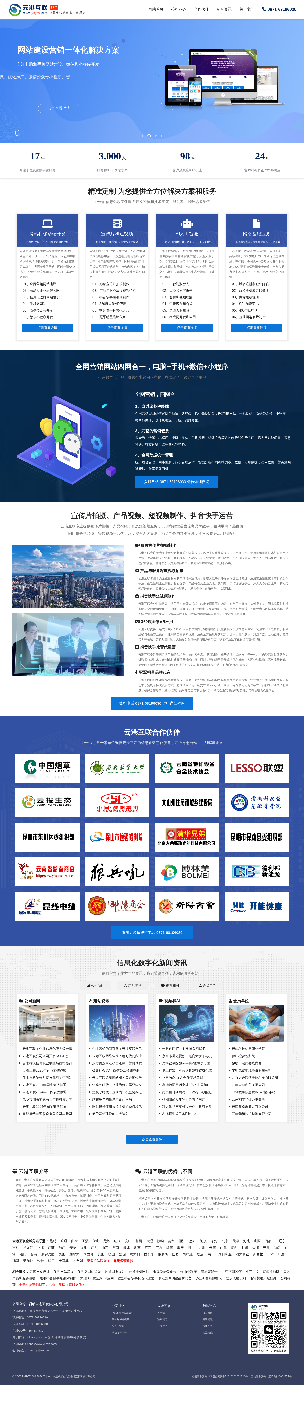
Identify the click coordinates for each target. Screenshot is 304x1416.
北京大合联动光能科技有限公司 (255, 1077)
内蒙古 (270, 1241)
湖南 (137, 1247)
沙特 (40, 1261)
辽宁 (282, 1241)
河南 (116, 1247)
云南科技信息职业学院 (248, 1048)
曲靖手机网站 (139, 1271)
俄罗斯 (163, 1254)
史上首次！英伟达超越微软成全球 (187, 1070)
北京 (225, 1241)
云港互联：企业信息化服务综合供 (47, 1048)
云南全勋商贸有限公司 (248, 1085)
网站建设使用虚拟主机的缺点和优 (117, 1106)
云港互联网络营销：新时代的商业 (117, 1056)
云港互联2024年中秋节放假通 (44, 1092)
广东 (148, 1247)
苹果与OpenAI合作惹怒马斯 (182, 1077)
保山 (96, 1241)
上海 (40, 1247)
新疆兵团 (48, 1254)
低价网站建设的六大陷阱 (110, 1114)
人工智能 (208, 1332)
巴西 (175, 1254)
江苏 (51, 1247)
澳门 (23, 1254)
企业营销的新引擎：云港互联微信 (117, 1048)
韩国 (15, 1261)
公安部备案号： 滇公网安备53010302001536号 (220, 1376)
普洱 (139, 1241)
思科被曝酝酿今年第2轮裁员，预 (186, 1063)
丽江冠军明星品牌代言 (174, 1278)
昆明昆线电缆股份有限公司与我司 (47, 1114)
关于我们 (246, 9)
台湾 (34, 1254)
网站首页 (155, 9)
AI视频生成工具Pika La (179, 1114)
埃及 (200, 1254)
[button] (142, 136)
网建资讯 (208, 1319)
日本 (270, 1254)
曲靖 (74, 1241)
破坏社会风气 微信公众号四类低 (115, 1070)
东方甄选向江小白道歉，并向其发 (117, 1063)
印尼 (51, 1261)
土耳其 (64, 1261)
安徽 (72, 1247)
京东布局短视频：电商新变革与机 (187, 1056)
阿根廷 (188, 1254)
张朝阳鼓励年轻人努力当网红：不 (187, 1099)
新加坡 (28, 1261)
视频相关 (208, 1326)
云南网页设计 (40, 1271)
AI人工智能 (118, 1326)
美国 (62, 1254)
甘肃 (245, 1247)
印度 (281, 1254)
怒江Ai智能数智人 (209, 1278)
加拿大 (74, 1254)
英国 (101, 1254)
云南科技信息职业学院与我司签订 (47, 1063)
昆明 (53, 1241)
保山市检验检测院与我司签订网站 (47, 1077)
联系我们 (162, 1319)
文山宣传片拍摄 (267, 1271)
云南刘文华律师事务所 (248, 1099)
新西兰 (258, 1254)
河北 (246, 1241)
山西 (257, 1241)
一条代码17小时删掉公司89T (183, 1048)
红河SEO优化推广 (238, 1271)
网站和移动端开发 (122, 1312)
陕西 (234, 1247)
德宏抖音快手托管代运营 (136, 1278)
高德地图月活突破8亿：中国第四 (186, 1085)
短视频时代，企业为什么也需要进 (117, 1092)
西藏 (223, 1247)
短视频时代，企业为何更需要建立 (117, 1085)
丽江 (182, 1241)
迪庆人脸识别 (236, 1278)
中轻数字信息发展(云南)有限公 (254, 1092)
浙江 (62, 1247)
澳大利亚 (242, 1254)
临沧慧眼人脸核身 (263, 1278)
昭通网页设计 (115, 1271)
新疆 (277, 1247)
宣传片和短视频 (120, 1319)
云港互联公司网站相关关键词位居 (117, 1077)
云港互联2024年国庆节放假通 (44, 1085)
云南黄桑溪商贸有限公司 (250, 1106)
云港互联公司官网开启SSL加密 (46, 1056)
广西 (159, 1247)
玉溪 (85, 1241)
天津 (235, 1241)
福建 (83, 1247)
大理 (149, 1241)
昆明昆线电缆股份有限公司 (252, 1070)
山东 (105, 1247)
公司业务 (178, 9)
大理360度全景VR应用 (97, 1278)
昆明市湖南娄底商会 (247, 1063)
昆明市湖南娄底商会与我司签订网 (47, 1099)
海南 (169, 1247)
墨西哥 (88, 1254)
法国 (122, 1254)
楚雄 (106, 1241)
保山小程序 (188, 1271)
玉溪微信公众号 (164, 1271)
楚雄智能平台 (211, 1271)
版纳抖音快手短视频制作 (58, 1278)
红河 (117, 1241)
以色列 (78, 1261)
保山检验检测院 (243, 1056)
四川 (191, 1247)
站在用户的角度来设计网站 (112, 1099)
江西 (94, 1247)
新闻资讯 (224, 9)
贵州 (202, 1247)
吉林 (15, 1247)
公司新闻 (208, 1312)
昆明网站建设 (64, 1271)
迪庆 (203, 1241)
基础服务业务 (119, 1332)
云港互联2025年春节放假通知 (44, 1070)
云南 (212, 1247)
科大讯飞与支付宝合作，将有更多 (187, 1106)
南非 (211, 1254)
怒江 (192, 1241)
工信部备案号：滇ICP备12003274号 (271, 1376)
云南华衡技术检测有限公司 (252, 1114)
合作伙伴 (201, 9)
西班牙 (149, 1254)
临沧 (214, 1241)
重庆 (180, 1247)
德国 (111, 1254)
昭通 (63, 1241)
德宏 (171, 1241)
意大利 (135, 1254)
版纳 (160, 1241)
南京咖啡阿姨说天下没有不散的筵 (187, 1092)
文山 (128, 1241)
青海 (255, 1247)
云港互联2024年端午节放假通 (44, 1106)
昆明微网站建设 (89, 1271)
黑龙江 (28, 1247)
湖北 (126, 1247)
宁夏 (266, 1247)
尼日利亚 (225, 1254)
